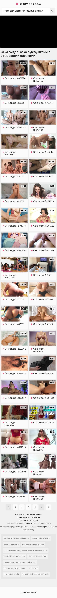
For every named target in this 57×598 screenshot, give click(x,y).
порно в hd (30, 523)
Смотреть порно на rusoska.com (28, 514)
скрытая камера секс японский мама (20, 562)
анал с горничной (11, 544)
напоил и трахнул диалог (14, 568)
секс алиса (33, 568)
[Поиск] (52, 11)
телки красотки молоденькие (16, 538)
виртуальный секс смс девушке (35, 574)
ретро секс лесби (11, 574)
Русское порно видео (28, 520)
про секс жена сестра (37, 556)
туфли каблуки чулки (41, 538)
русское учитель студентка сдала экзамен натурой (25, 550)
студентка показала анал (33, 544)
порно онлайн (48, 526)
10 (48, 507)
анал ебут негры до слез (14, 556)
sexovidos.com (30, 4)
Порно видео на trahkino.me (28, 517)
